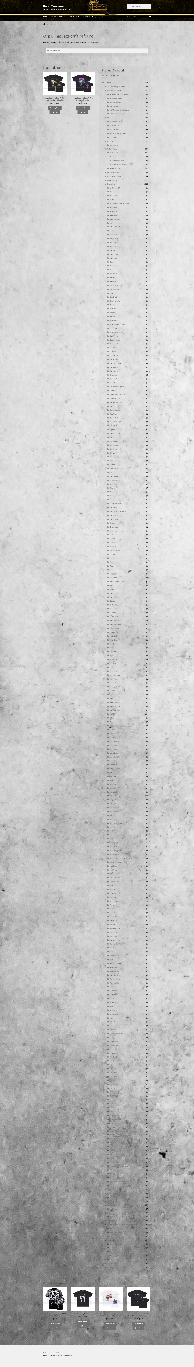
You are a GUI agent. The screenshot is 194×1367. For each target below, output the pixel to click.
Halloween (113, 632)
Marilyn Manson (115, 796)
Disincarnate (114, 480)
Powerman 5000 (115, 928)
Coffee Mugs (111, 141)
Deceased (113, 453)
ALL (111, 223)
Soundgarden (114, 1014)
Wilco (112, 1174)
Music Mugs (114, 145)
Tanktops (110, 1221)
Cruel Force (114, 406)
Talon (112, 1037)
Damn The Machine (116, 418)
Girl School (113, 597)
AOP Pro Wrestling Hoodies (119, 110)
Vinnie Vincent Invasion (118, 1139)
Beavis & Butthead (116, 1244)
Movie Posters (115, 1248)
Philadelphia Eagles (117, 1217)
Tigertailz (113, 1088)
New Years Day (115, 874)
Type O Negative (115, 1119)
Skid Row (113, 1002)
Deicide (112, 465)
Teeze (112, 1049)
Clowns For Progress (117, 387)
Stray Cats (113, 1026)
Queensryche (114, 932)
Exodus (112, 543)
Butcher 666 (114, 344)
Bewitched (113, 274)
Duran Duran (114, 507)
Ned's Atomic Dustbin (117, 862)
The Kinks (113, 1073)
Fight (112, 562)
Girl (111, 593)
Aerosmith (113, 207)
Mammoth (113, 792)
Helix (111, 648)
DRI (111, 500)
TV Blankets (114, 137)
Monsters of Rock (116, 835)
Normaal (113, 889)
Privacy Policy (48, 1355)
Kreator (112, 730)
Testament (114, 1053)
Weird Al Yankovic (116, 1162)
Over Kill (113, 897)
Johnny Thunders (116, 687)
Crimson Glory (115, 398)
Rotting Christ (115, 979)
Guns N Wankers (115, 624)
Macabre (113, 776)
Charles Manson (115, 1228)
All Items (108, 83)
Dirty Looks (114, 476)
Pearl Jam (113, 913)
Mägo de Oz (114, 788)
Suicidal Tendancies (116, 1034)
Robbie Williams (115, 971)
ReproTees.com (53, 6)
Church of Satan (115, 371)
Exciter (112, 539)
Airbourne (113, 211)
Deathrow (113, 449)
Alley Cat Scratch (116, 227)
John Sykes (114, 683)
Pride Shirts (111, 1201)
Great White (114, 609)
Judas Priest (114, 694)
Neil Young (113, 870)
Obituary (113, 893)
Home (45, 17)
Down (112, 496)
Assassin (113, 242)
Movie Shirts (114, 1252)
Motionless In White (117, 839)
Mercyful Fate (114, 804)
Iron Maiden (114, 659)
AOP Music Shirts (115, 106)
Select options (55, 108)
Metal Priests (114, 811)
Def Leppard (114, 457)
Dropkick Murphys (116, 504)
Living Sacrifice (115, 757)
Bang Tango (114, 254)
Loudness (113, 761)
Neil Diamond (114, 866)
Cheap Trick (114, 359)
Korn (111, 726)
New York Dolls (115, 878)
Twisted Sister (115, 1111)
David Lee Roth (115, 433)
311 (111, 192)
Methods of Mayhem (117, 823)
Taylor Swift (114, 1041)
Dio (111, 472)
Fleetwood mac (115, 570)
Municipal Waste (115, 850)
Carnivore (113, 352)
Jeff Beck (113, 663)
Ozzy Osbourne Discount (115, 1189)
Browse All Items (57, 17)
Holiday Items (112, 149)
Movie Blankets (115, 126)
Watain (112, 1154)
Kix (111, 722)
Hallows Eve (114, 636)
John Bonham (115, 675)
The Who (113, 1080)
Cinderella (113, 375)
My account (87, 17)
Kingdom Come (115, 710)
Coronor (113, 391)
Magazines (113, 784)
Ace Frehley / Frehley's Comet (120, 204)
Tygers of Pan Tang (116, 1115)
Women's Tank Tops (114, 1263)
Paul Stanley (114, 909)
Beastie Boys (114, 266)
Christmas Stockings (119, 165)
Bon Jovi (113, 313)
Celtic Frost (114, 355)
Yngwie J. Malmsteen (117, 1182)
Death (112, 437)
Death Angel (114, 441)
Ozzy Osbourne (115, 901)
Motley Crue (114, 843)
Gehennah (113, 578)
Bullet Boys (114, 336)
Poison (112, 924)
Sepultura (113, 995)
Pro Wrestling (112, 1205)
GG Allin (112, 585)
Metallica (113, 815)
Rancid (112, 948)
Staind (112, 1018)
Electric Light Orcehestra (118, 511)
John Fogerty (114, 679)
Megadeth (113, 800)
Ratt (111, 952)
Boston (112, 317)
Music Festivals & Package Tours (121, 858)
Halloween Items (116, 168)
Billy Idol (113, 278)
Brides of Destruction (117, 324)
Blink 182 (113, 293)
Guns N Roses (114, 620)
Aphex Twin (114, 239)
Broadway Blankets (116, 122)
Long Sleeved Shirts (114, 176)
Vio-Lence (113, 1143)
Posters (112, 1236)
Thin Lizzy (113, 1084)
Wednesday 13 (114, 1158)
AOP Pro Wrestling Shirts (118, 114)
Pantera (112, 905)
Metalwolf (113, 819)
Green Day (113, 613)
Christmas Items (115, 153)
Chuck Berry (114, 367)
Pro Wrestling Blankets (118, 133)
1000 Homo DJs (115, 188)
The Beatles (114, 1057)
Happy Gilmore (117, 1256)
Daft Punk (113, 414)
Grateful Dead (114, 605)
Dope (111, 492)
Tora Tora (113, 1104)
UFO (111, 1123)
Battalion (113, 258)
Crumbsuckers (115, 410)
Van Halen (113, 1135)
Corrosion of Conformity (118, 394)
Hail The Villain (115, 628)
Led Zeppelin (114, 741)
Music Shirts (111, 184)
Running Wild (114, 983)
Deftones (113, 461)
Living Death (114, 753)
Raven (112, 956)
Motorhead (114, 847)
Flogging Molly (115, 574)
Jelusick (112, 667)
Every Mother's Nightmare (119, 531)
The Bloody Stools (116, 1061)
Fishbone (113, 566)
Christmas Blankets (119, 157)
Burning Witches (115, 340)
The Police (113, 1076)
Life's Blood (114, 745)
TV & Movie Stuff (112, 1240)
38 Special (113, 196)
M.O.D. (112, 772)
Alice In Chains (115, 219)
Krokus (112, 733)
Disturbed (113, 484)
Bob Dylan (113, 305)
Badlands (113, 250)
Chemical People (116, 363)
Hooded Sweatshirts (114, 172)
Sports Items (111, 1213)
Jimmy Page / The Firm (118, 671)
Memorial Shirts (112, 180)
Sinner (112, 998)
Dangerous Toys (115, 422)
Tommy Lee (114, 1100)
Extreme (113, 546)
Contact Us (73, 17)
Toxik (112, 1108)
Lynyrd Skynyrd (115, 769)
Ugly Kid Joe (114, 1127)
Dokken (112, 488)
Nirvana (112, 885)
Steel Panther (114, 1022)
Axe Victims (114, 246)
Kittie (112, 718)
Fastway (112, 554)
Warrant (113, 1147)
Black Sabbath (115, 289)
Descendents (114, 468)
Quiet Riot (113, 936)
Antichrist (113, 235)
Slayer (112, 1006)
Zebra (112, 1186)
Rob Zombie (114, 967)
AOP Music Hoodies (116, 102)
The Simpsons (115, 1260)
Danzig (112, 426)
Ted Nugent (114, 1045)
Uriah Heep (114, 1131)
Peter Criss (113, 917)
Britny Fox (113, 328)
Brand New (113, 320)
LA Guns (112, 737)
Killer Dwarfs (114, 702)
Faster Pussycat (115, 550)
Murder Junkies (115, 854)
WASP (112, 1150)
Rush (111, 987)
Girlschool (113, 601)
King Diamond (115, 706)
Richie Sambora (115, 963)
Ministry (112, 827)
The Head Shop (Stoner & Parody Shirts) (121, 1224)
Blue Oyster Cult (115, 301)
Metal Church (114, 807)
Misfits (112, 831)
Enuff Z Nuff (114, 519)
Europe (112, 523)
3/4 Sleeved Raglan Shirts (116, 87)
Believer (112, 270)
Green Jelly (114, 617)
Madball (112, 780)
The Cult (113, 1069)
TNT (111, 1092)
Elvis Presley (114, 515)
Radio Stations (115, 940)
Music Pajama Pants (116, 1197)
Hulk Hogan (114, 1209)
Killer (112, 698)
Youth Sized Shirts (113, 1267)
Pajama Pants (112, 1193)
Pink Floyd (113, 920)
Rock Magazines (115, 975)
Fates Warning (115, 558)
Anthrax (112, 231)
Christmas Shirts (118, 161)
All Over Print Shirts (114, 91)
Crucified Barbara (116, 402)
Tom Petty (113, 1096)
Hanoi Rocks (114, 640)
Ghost (112, 589)
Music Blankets (115, 129)
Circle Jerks (114, 379)
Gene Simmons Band (117, 581)
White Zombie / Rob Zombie (119, 1166)
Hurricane (113, 652)
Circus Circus (114, 383)
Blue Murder (114, 297)
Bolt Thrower (114, 309)
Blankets (110, 118)
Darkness (113, 430)
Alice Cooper (114, 215)
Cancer (112, 348)
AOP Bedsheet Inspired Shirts (120, 94)
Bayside (112, 262)
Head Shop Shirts (116, 1232)
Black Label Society (116, 285)
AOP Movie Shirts (116, 98)
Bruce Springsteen (116, 332)
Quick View (55, 112)
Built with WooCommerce (63, 1355)
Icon (111, 656)
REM (111, 960)
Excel (111, 535)
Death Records (115, 445)
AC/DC (112, 200)
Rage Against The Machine (119, 944)
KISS (111, 714)
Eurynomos (114, 527)
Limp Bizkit (114, 749)
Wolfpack (113, 1178)
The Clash (113, 1065)
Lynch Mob (113, 765)
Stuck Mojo (113, 1030)
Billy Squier (114, 281)
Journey (112, 691)
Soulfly (112, 1010)
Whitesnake (114, 1170)
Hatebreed (113, 644)
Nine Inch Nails (115, 882)
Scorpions (113, 991)
